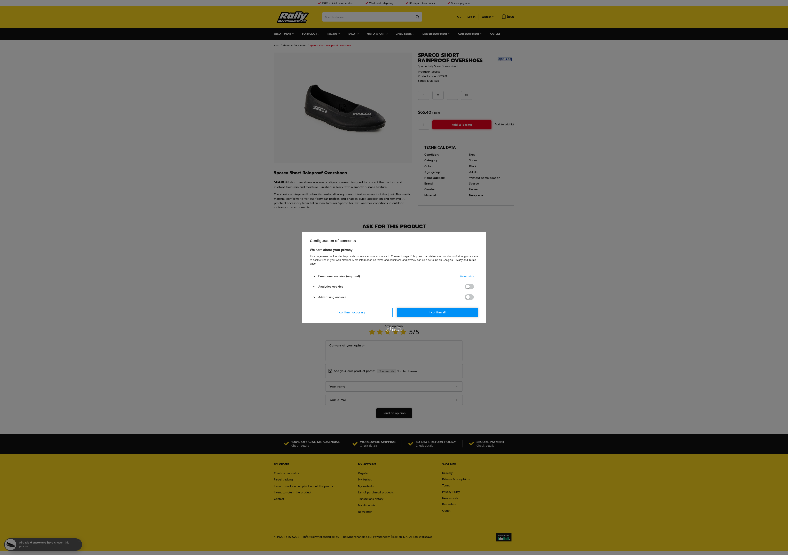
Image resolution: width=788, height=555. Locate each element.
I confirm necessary (351, 312)
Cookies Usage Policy (404, 256)
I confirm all (438, 312)
